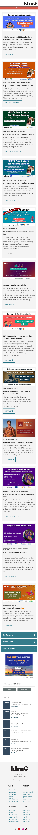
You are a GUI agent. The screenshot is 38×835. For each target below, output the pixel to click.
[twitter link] (15, 829)
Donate (25, 790)
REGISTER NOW (9, 305)
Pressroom (26, 815)
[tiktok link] (26, 829)
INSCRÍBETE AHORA (11, 577)
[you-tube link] (19, 829)
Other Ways (26, 801)
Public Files (26, 822)
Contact (25, 812)
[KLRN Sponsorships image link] (19, 665)
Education (11, 810)
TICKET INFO (8, 460)
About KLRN (26, 810)
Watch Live (12, 792)
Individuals (26, 794)
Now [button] (9, 690)
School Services (13, 822)
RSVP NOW (8, 54)
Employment (27, 819)
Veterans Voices (13, 819)
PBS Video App (13, 801)
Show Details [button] (14, 706)
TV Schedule (12, 790)
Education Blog (13, 817)
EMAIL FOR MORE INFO (12, 103)
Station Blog (12, 815)
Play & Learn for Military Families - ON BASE (18, 134)
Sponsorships (27, 797)
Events (10, 812)
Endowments (27, 799)
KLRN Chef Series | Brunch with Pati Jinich (18, 443)
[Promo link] (19, 22)
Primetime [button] (24, 690)
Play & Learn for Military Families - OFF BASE (19, 86)
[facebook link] (12, 829)
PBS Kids (11, 797)
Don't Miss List (9, 648)
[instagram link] (22, 829)
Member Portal (28, 792)
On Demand (8, 635)
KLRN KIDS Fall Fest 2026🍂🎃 (13, 608)
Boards (25, 817)
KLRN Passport (13, 799)
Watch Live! (8, 642)
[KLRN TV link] (31, 3)
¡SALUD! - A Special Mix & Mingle (14, 285)
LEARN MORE (9, 625)
